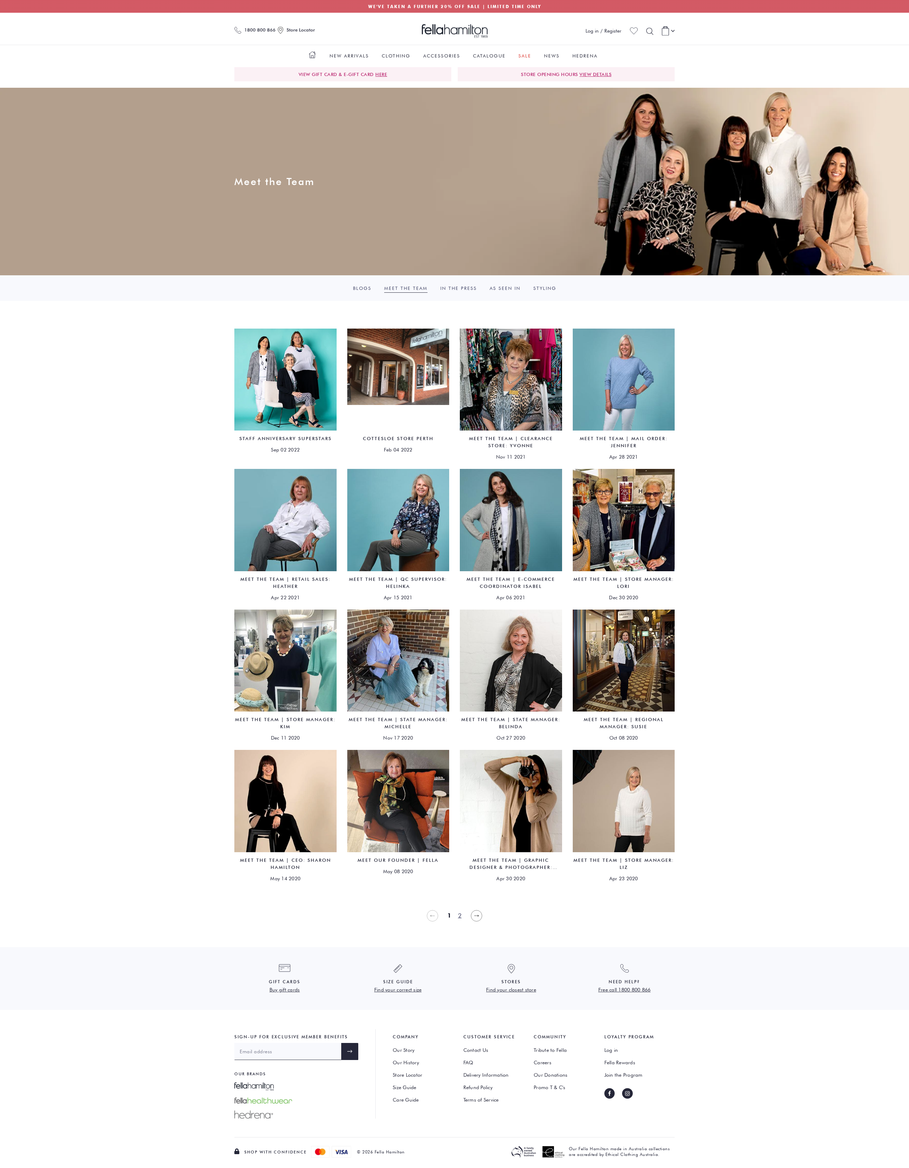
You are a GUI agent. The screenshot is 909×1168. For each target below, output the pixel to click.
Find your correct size (398, 990)
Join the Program (623, 1075)
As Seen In (505, 288)
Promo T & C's (549, 1087)
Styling (544, 288)
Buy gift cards (285, 990)
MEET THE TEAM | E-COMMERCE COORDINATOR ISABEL (511, 582)
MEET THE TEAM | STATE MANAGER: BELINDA (510, 723)
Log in (611, 1050)
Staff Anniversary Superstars (285, 438)
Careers (542, 1062)
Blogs (362, 288)
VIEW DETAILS (595, 74)
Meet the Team (406, 288)
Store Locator (407, 1075)
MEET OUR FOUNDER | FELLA (398, 860)
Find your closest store (511, 990)
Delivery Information (486, 1075)
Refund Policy (477, 1087)
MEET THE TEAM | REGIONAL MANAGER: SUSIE (624, 723)
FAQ (468, 1062)
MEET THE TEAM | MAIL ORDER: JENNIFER (624, 442)
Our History (406, 1062)
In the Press (458, 288)
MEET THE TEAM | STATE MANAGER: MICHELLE (398, 723)
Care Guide (406, 1100)
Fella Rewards (619, 1062)
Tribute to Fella (550, 1050)
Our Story (403, 1050)
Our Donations (550, 1075)
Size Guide (405, 1087)
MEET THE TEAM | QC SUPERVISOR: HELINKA (398, 582)
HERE (381, 74)
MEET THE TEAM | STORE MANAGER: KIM (285, 723)
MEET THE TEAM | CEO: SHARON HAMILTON (285, 863)
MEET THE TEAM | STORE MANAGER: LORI (623, 582)
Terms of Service (481, 1100)
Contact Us (476, 1050)
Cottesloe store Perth (398, 438)
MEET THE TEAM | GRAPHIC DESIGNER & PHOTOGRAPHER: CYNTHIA (511, 864)
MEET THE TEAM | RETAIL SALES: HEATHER (285, 582)
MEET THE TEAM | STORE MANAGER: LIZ (623, 863)
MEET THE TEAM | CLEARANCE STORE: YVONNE (511, 442)
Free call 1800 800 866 (624, 990)
